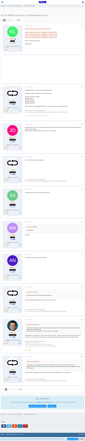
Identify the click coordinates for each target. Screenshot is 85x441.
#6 (81, 222)
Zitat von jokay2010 (33, 324)
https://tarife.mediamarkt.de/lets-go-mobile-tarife (37, 29)
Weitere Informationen (73, 439)
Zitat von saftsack (32, 292)
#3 (81, 124)
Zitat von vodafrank (33, 361)
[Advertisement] (42, 69)
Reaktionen (6, 47)
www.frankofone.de (29, 346)
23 (16, 20)
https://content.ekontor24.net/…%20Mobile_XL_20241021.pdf (40, 37)
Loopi (39, 115)
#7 (81, 254)
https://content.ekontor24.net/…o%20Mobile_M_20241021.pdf (40, 34)
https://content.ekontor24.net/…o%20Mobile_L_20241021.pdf (40, 35)
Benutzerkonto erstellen (37, 406)
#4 (81, 156)
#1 (81, 25)
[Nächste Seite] (19, 20)
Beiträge (6, 49)
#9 (81, 319)
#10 (81, 356)
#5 (81, 189)
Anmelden (52, 406)
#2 (81, 87)
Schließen (81, 439)
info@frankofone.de (39, 346)
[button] (2, 2)
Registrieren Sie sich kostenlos (45, 402)
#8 (81, 287)
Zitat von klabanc (32, 227)
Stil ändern (81, 434)
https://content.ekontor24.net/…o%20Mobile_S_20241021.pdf (40, 32)
